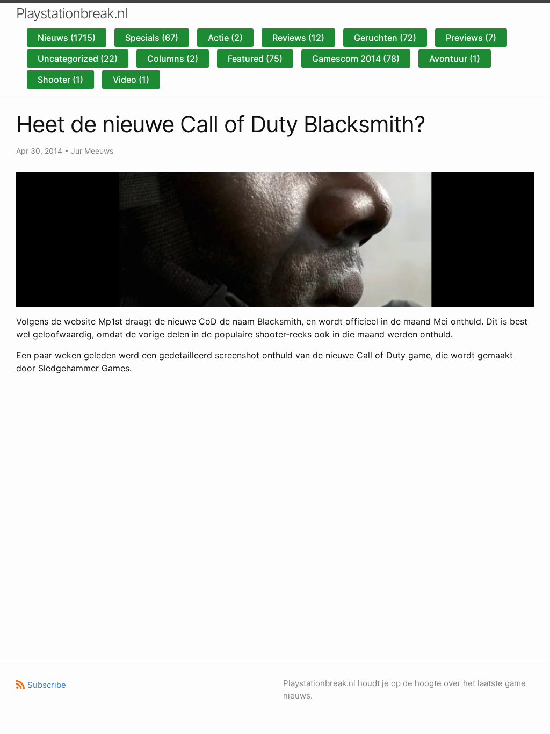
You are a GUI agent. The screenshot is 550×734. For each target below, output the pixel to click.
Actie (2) (225, 37)
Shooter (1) (60, 79)
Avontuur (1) (454, 58)
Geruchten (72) (385, 37)
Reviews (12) (298, 37)
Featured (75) (255, 58)
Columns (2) (172, 58)
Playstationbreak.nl (71, 13)
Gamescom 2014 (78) (356, 58)
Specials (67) (151, 37)
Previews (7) (471, 37)
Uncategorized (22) (78, 58)
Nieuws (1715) (67, 37)
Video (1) (131, 79)
